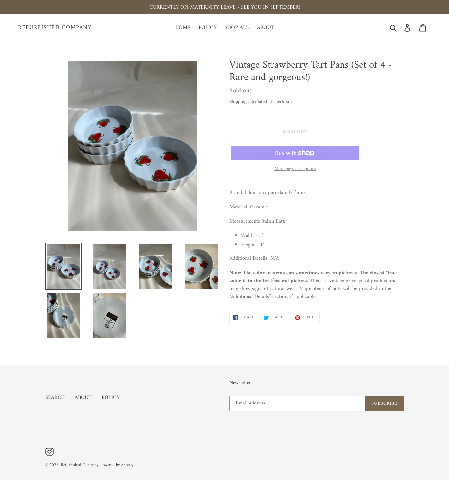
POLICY (111, 397)
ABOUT (83, 397)
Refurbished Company (55, 27)
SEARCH (55, 397)
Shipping (238, 101)
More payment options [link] (295, 168)
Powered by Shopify (117, 465)
